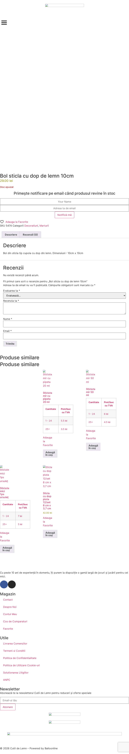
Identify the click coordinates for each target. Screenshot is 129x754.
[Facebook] (4, 584)
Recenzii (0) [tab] (30, 234)
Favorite (8, 628)
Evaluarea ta (11, 290)
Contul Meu (10, 614)
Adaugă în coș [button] (50, 453)
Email (7, 331)
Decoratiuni (31, 225)
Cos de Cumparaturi (15, 621)
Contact (8, 599)
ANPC (6, 679)
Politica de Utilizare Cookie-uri (21, 665)
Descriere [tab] (11, 234)
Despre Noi (10, 606)
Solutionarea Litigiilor (15, 672)
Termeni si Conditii (14, 650)
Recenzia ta (11, 300)
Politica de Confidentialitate (19, 658)
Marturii (44, 225)
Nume (7, 319)
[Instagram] (12, 584)
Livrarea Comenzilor (15, 643)
